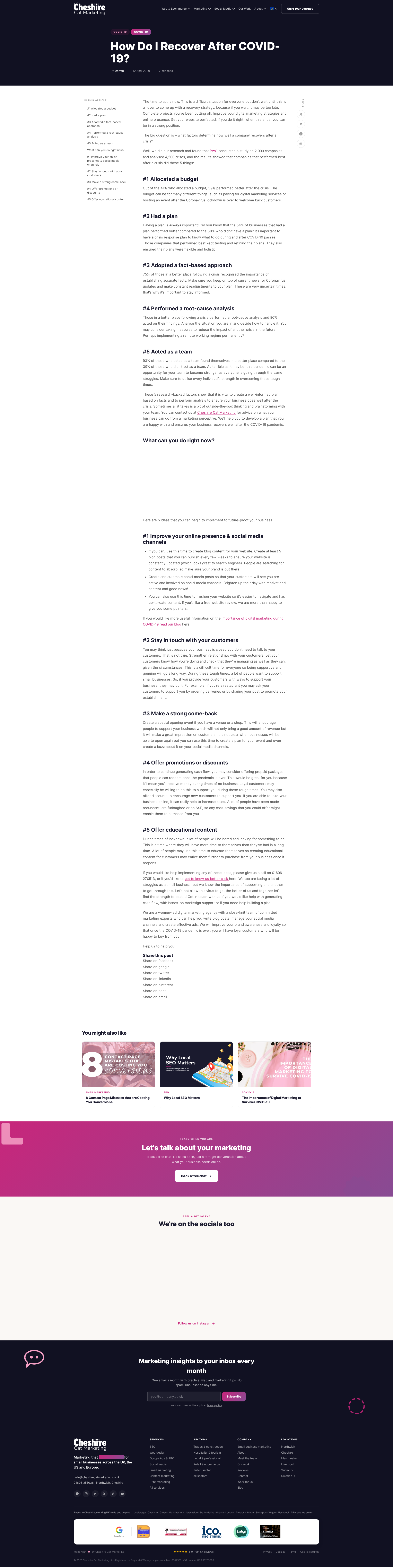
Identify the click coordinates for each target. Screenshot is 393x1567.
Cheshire (287, 1452)
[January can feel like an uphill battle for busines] (258, 1296)
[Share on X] (301, 114)
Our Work (244, 8)
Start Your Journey (300, 8)
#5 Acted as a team (100, 143)
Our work (243, 1464)
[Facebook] (77, 1493)
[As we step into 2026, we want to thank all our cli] (300, 1296)
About (258, 8)
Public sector (202, 1470)
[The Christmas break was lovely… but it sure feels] (217, 1296)
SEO (152, 1446)
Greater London (225, 1512)
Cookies (280, 1551)
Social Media (222, 8)
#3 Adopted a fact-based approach (104, 124)
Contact (242, 1476)
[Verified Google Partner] (119, 1532)
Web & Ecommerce (174, 8)
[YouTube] (122, 1493)
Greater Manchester (171, 1512)
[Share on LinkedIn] (301, 124)
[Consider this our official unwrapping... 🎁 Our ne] (176, 1254)
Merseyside (191, 1512)
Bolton (250, 1512)
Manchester (289, 1458)
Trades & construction (208, 1446)
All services (157, 1487)
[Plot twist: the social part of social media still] (93, 1254)
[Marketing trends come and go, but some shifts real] (176, 1296)
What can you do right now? (105, 150)
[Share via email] (301, 144)
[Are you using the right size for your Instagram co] (134, 1254)
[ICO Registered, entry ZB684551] (212, 1532)
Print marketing (160, 1481)
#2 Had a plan (96, 115)
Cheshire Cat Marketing (216, 412)
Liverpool (287, 1464)
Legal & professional (206, 1458)
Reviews (242, 1470)
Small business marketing (254, 1446)
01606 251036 (84, 1482)
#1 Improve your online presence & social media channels (103, 160)
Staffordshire (207, 1512)
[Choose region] (273, 10)
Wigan (272, 1512)
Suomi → (287, 1470)
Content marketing (162, 1476)
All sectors (200, 1476)
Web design (157, 1452)
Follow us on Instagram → (196, 1323)
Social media (158, 1464)
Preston (240, 1512)
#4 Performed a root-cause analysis (105, 134)
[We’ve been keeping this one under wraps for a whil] (217, 1254)
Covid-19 (120, 31)
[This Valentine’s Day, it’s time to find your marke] (134, 1296)
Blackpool (283, 1512)
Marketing (200, 8)
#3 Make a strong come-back (106, 182)
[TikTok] (113, 1493)
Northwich (288, 1446)
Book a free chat (193, 1176)
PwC (213, 151)
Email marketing (160, 1470)
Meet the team (247, 1458)
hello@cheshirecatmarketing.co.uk (97, 1477)
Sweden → (288, 1476)
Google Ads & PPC (162, 1458)
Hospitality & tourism (207, 1452)
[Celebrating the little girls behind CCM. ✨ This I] (93, 1296)
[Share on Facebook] (301, 134)
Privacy (267, 1551)
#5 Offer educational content (106, 199)
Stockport (261, 1512)
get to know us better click (207, 879)
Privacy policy (214, 1405)
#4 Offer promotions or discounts (102, 190)
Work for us (245, 1481)
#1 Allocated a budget (101, 108)
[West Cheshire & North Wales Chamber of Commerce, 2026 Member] (176, 1532)
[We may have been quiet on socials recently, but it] (258, 1254)
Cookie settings (309, 1551)
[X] (104, 1493)
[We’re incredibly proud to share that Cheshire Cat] (300, 1254)
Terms (293, 1551)
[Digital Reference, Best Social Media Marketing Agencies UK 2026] (143, 1532)
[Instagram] (86, 1493)
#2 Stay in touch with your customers (104, 173)
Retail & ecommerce (206, 1464)
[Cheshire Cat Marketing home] (89, 8)
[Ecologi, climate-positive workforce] (241, 1532)
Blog (240, 1487)
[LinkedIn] (95, 1493)
